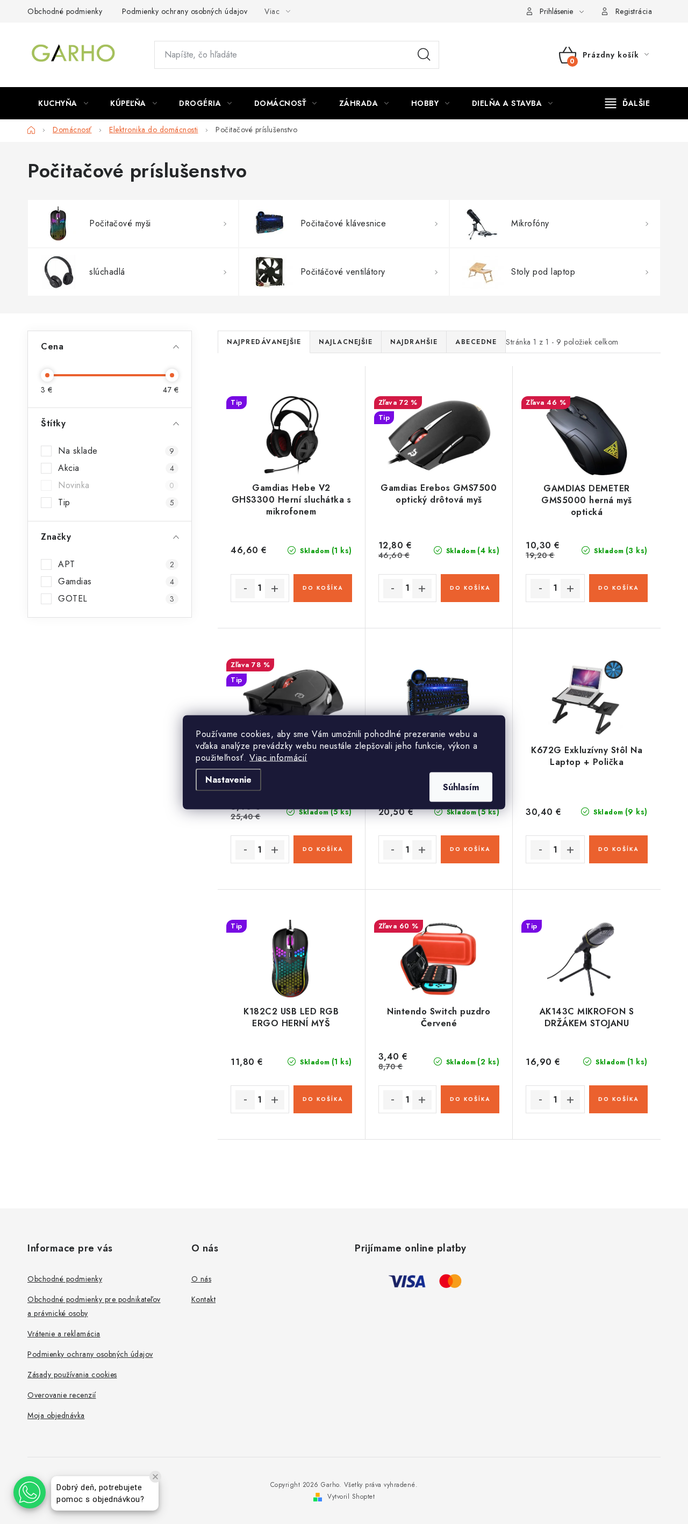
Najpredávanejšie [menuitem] (264, 342)
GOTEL (116, 598)
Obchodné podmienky (64, 11)
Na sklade (116, 451)
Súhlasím (461, 787)
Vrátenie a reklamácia (64, 1333)
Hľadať (424, 55)
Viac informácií (278, 757)
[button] (29, 1492)
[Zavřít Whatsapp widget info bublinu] (155, 1477)
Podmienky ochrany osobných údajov (185, 11)
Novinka (116, 485)
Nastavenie (228, 779)
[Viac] (627, 103)
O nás (201, 1278)
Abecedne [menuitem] (476, 342)
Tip (116, 502)
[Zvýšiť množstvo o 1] (274, 588)
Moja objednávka (56, 1415)
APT (116, 564)
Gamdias (116, 581)
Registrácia (634, 11)
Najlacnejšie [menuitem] (345, 342)
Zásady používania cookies (72, 1374)
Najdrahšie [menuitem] (414, 342)
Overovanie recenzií (61, 1395)
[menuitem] (63, 103)
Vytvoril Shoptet (351, 1496)
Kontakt (203, 1299)
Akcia (116, 468)
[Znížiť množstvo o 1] (245, 588)
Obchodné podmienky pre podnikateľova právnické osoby (94, 1306)
